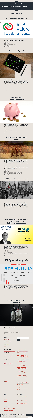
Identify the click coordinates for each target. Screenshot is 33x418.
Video (11, 6)
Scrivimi (5, 399)
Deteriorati (20, 356)
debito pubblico (25, 355)
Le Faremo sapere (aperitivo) (8, 410)
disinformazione (25, 356)
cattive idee (20, 352)
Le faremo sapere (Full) (7, 411)
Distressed (23, 357)
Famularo (16, 253)
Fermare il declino (22, 361)
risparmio (18, 131)
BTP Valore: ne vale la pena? (16, 18)
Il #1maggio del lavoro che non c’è (16, 138)
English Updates (6, 6)
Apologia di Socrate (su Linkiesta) (22, 382)
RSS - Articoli (6, 381)
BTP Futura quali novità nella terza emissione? (16, 261)
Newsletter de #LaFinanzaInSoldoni (17, 98)
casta (18, 352)
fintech (18, 362)
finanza (12, 332)
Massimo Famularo (7, 42)
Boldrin (17, 351)
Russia (21, 376)
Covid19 (7, 173)
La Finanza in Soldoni (19, 172)
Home (2, 6)
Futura (13, 173)
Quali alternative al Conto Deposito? (10, 360)
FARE (22, 360)
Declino (7, 332)
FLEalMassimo (19, 253)
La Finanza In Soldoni (7, 341)
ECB (27, 357)
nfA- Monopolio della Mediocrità (22, 403)
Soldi (20, 131)
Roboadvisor (18, 376)
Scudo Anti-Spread (16, 51)
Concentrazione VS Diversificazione (9, 351)
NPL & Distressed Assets (17, 6)
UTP (23, 377)
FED (19, 361)
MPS (25, 371)
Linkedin (5, 397)
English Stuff (19, 387)
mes (24, 253)
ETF (9, 45)
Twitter (5, 401)
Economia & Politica (7, 44)
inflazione (18, 364)
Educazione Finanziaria (13, 44)
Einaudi (13, 253)
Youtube (18, 332)
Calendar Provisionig (25, 351)
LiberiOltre (18, 367)
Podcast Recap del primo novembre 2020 (16, 301)
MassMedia (20, 371)
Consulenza (23, 352)
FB (4, 396)
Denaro (7, 131)
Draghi (9, 131)
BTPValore (7, 45)
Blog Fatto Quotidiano (20, 384)
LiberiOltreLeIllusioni (24, 368)
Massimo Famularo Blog (16, 4)
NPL (8, 130)
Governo (15, 173)
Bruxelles (20, 351)
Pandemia (21, 173)
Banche (20, 349)
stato (5, 254)
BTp (5, 45)
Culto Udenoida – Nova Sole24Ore (9, 408)
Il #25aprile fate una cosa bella (17, 179)
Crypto (20, 355)
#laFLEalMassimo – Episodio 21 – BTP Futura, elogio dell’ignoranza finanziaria (16, 221)
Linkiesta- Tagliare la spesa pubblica (22, 396)
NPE (23, 372)
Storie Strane (24, 6)
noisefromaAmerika (19, 372)
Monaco (24, 371)
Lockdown (18, 173)
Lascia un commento (7, 46)
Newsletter (6, 130)
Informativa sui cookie (19, 416)
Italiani (22, 364)
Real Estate (19, 375)
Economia (10, 332)
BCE (25, 349)
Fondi (11, 45)
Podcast (10, 130)
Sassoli (22, 376)
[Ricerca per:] (23, 338)
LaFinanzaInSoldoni (14, 131)
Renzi (21, 375)
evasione (18, 360)
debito (9, 173)
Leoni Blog (18, 389)
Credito (18, 353)
